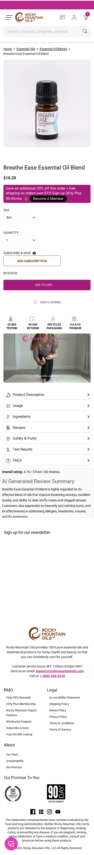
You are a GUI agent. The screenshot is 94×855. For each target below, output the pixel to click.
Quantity (10, 232)
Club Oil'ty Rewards (18, 697)
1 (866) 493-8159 (52, 676)
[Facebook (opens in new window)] (32, 811)
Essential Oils (25, 49)
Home (7, 49)
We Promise (14, 767)
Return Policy (57, 710)
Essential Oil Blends (53, 49)
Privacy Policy (58, 716)
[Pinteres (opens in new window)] (41, 811)
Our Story (12, 754)
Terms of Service (60, 729)
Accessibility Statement (64, 697)
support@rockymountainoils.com (60, 671)
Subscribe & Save (17, 728)
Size (6, 210)
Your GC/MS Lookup (19, 734)
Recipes (19, 427)
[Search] (85, 31)
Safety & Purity (25, 438)
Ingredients (22, 416)
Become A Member (48, 198)
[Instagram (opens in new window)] (49, 811)
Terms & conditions (61, 723)
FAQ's (17, 460)
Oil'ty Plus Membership (21, 704)
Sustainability (15, 761)
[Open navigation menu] (9, 17)
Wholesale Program (18, 721)
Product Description (28, 395)
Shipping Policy (59, 704)
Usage (18, 405)
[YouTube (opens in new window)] (57, 811)
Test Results (22, 449)
